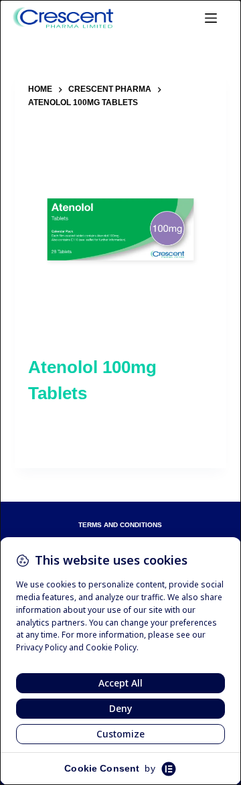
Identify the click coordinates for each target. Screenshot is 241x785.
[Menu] (211, 18)
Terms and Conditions (120, 525)
